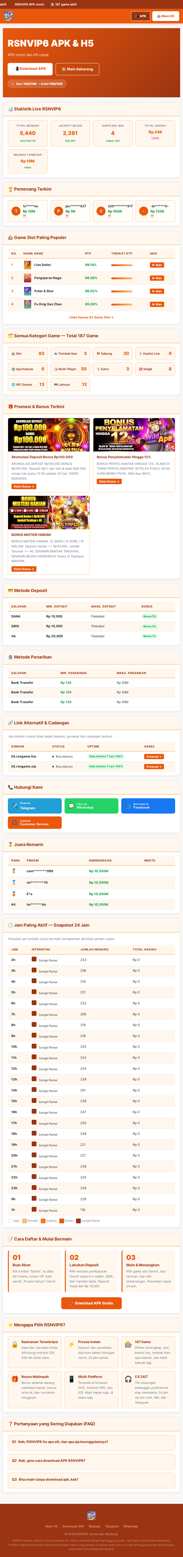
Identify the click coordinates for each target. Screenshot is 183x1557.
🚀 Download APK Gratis (91, 1303)
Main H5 (51, 1526)
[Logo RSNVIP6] (8, 16)
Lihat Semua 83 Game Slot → (91, 317)
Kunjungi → (154, 756)
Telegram (112, 1526)
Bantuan (94, 1526)
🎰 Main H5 (165, 16)
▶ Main (157, 265)
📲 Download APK (30, 68)
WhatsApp (130, 1526)
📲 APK (140, 16)
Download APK (73, 1526)
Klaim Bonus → (24, 486)
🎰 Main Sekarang (77, 69)
